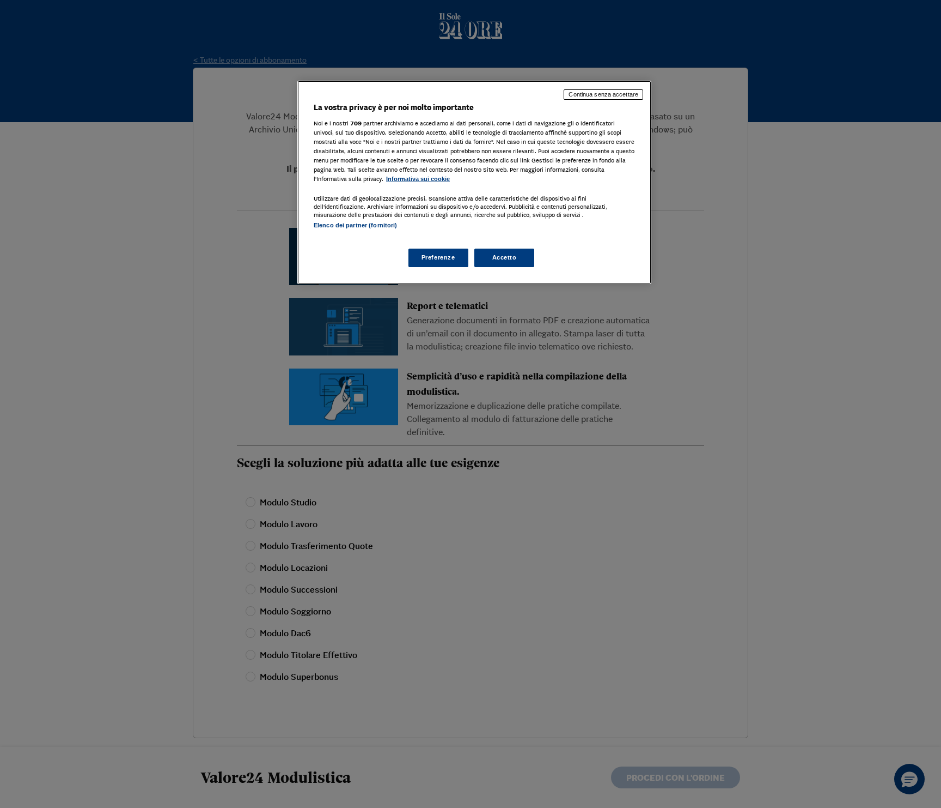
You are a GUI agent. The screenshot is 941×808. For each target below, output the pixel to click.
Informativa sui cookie (418, 179)
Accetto (504, 257)
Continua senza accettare (603, 94)
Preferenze (438, 257)
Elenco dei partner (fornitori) (355, 225)
